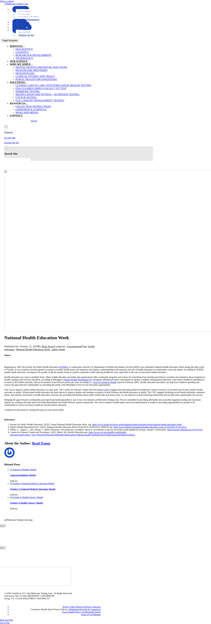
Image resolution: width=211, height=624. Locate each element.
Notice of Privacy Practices (88, 607)
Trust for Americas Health (104, 382)
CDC (106, 390)
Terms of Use (87, 614)
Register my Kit (26, 35)
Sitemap (97, 614)
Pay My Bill (9, 138)
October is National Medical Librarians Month (32, 489)
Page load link (6, 620)
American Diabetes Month (23, 475)
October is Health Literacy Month (26, 503)
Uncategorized (74, 346)
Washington (74, 609)
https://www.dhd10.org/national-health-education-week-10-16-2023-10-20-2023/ (150, 427)
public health (58, 349)
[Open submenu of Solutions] (26, 83)
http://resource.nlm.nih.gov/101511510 (184, 429)
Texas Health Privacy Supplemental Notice (81, 612)
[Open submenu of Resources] (27, 104)
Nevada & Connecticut (90, 609)
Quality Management (29, 19)
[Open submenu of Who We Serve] (32, 65)
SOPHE (63, 367)
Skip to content (7, 1)
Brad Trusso (48, 346)
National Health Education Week (33, 349)
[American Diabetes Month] (23, 469)
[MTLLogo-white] (16, 4)
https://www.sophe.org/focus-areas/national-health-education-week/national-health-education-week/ (137, 424)
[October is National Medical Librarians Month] (32, 483)
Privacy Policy (69, 607)
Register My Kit (11, 143)
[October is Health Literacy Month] (26, 497)
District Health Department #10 (78, 379)
